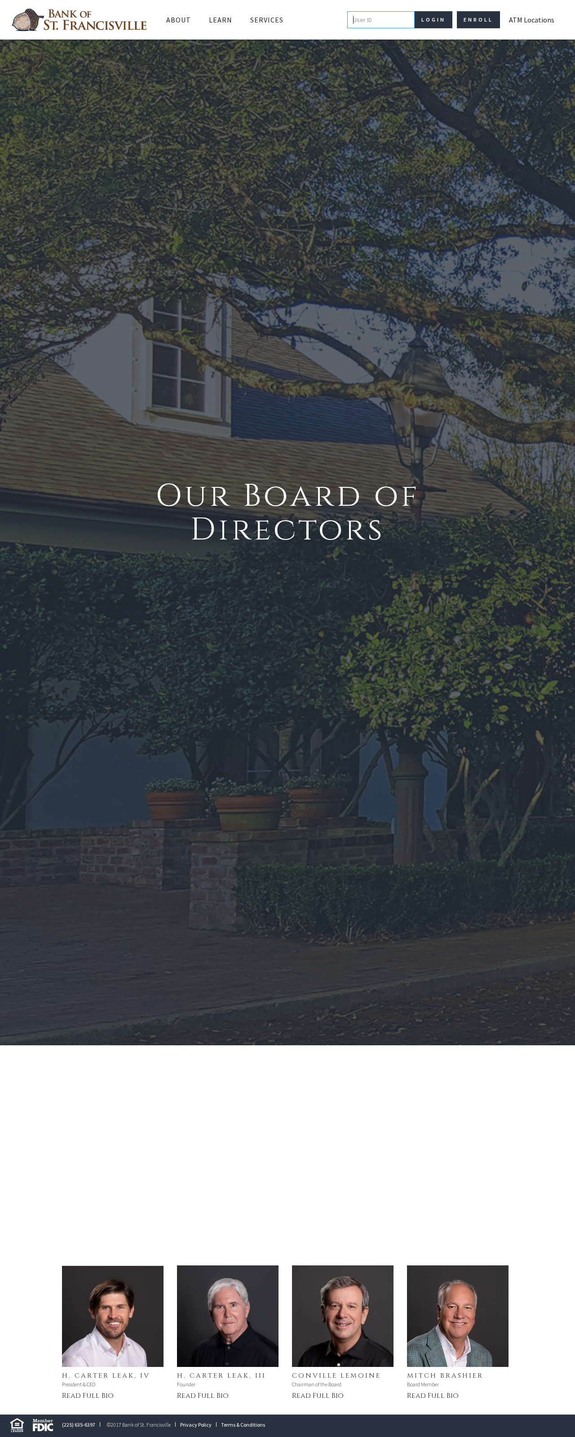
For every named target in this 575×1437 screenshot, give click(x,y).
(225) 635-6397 (78, 1424)
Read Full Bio (88, 1396)
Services (266, 19)
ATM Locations (531, 19)
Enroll (478, 19)
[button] (178, 20)
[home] (79, 20)
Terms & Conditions (243, 1424)
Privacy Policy (196, 1424)
